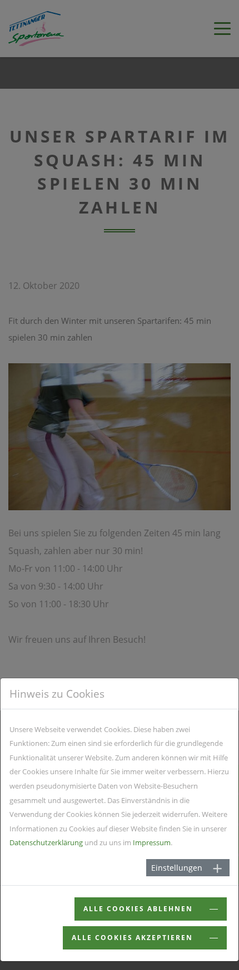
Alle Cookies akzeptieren (134, 937)
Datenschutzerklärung (46, 842)
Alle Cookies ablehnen (139, 908)
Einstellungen (176, 867)
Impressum (152, 842)
